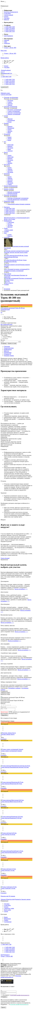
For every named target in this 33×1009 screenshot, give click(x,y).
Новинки (6, 237)
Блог (5, 233)
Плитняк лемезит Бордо (7, 734)
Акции (6, 911)
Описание (7, 346)
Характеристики (9, 348)
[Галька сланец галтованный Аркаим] (12, 749)
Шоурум (6, 19)
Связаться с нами (9, 908)
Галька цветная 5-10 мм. (8, 870)
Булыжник (7, 289)
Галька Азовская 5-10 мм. (8, 888)
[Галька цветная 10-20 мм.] (9, 833)
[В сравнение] (3, 314)
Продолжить (4, 715)
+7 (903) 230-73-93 (9, 31)
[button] (4, 50)
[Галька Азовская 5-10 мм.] (9, 887)
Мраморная (7, 918)
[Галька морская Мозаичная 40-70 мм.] (12, 782)
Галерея (6, 231)
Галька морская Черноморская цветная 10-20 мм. (15, 767)
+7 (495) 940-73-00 (9, 27)
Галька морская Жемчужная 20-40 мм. (12, 801)
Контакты (7, 207)
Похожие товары (9, 355)
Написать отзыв (5, 692)
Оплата (6, 16)
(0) (1, 312)
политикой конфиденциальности (19, 995)
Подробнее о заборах (14, 688)
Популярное (7, 273)
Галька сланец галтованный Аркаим (11, 751)
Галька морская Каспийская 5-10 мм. (11, 852)
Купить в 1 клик (12, 343)
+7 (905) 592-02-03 (9, 30)
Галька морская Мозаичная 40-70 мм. (11, 783)
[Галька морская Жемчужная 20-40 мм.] (12, 800)
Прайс (6, 228)
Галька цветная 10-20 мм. (8, 834)
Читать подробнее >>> (20, 589)
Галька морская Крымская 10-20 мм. (11, 818)
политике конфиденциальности (19, 1004)
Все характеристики (6, 324)
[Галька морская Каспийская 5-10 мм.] (12, 851)
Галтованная (7, 921)
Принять (3, 1007)
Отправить (4, 996)
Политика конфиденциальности (11, 976)
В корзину (3, 343)
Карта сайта (7, 910)
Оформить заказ (5, 93)
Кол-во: (3, 340)
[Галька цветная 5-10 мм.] (8, 869)
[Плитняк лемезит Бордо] (8, 733)
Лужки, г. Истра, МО (10, 47)
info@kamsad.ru (8, 36)
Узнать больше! (5, 558)
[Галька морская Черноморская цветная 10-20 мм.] (15, 765)
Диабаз (6, 920)
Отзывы (6, 284)
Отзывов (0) (7, 354)
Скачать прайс (8, 230)
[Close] (1, 696)
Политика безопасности (11, 12)
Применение (7, 352)
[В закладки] (1, 314)
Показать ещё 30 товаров (8, 896)
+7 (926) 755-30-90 (9, 28)
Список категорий (6, 94)
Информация (8, 220)
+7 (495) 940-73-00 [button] (6, 944)
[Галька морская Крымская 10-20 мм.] (12, 816)
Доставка (6, 18)
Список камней (8, 15)
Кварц (6, 917)
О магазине (7, 13)
